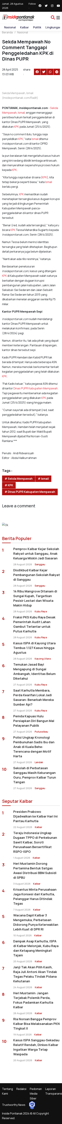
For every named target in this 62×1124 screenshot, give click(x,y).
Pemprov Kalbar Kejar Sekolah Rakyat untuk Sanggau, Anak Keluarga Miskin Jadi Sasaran (36, 553)
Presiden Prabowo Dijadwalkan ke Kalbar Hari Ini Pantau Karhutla (35, 816)
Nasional (10, 27)
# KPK (9, 485)
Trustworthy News (13, 1105)
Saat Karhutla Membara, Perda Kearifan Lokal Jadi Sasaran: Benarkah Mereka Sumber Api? (33, 697)
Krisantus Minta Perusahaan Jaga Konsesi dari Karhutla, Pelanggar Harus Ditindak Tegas (34, 896)
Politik (37, 27)
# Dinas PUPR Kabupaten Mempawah (30, 492)
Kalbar (24, 27)
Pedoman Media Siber (36, 1093)
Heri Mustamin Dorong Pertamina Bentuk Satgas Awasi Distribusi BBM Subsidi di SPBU (34, 870)
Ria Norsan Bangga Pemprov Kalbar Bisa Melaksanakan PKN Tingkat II (36, 1023)
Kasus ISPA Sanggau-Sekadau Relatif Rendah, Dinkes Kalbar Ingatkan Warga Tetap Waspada (36, 1047)
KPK (16, 127)
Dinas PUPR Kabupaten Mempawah (35, 388)
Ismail (21, 113)
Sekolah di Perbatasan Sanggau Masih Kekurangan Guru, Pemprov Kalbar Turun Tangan (34, 775)
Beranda (7, 32)
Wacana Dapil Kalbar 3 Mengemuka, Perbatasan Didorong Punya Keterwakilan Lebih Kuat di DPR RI (35, 922)
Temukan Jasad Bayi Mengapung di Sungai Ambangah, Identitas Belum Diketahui (34, 671)
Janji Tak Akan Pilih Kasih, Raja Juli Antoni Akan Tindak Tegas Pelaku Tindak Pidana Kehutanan (35, 974)
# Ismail (43, 479)
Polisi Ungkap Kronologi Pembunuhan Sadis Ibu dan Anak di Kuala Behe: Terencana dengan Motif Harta (33, 746)
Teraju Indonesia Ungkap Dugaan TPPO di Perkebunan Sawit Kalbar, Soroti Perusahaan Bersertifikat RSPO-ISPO (35, 842)
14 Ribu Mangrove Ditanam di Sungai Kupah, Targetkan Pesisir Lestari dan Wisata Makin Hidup (35, 598)
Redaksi (21, 1089)
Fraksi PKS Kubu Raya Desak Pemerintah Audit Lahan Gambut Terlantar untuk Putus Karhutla (34, 624)
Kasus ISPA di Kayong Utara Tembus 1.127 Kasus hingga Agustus (34, 648)
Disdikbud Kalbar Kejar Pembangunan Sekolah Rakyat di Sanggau (36, 575)
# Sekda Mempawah (19, 479)
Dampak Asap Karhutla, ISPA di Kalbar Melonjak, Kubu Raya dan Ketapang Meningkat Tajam (36, 948)
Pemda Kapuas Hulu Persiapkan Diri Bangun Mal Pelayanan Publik (33, 721)
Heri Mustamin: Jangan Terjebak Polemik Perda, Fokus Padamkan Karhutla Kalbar (33, 1000)
